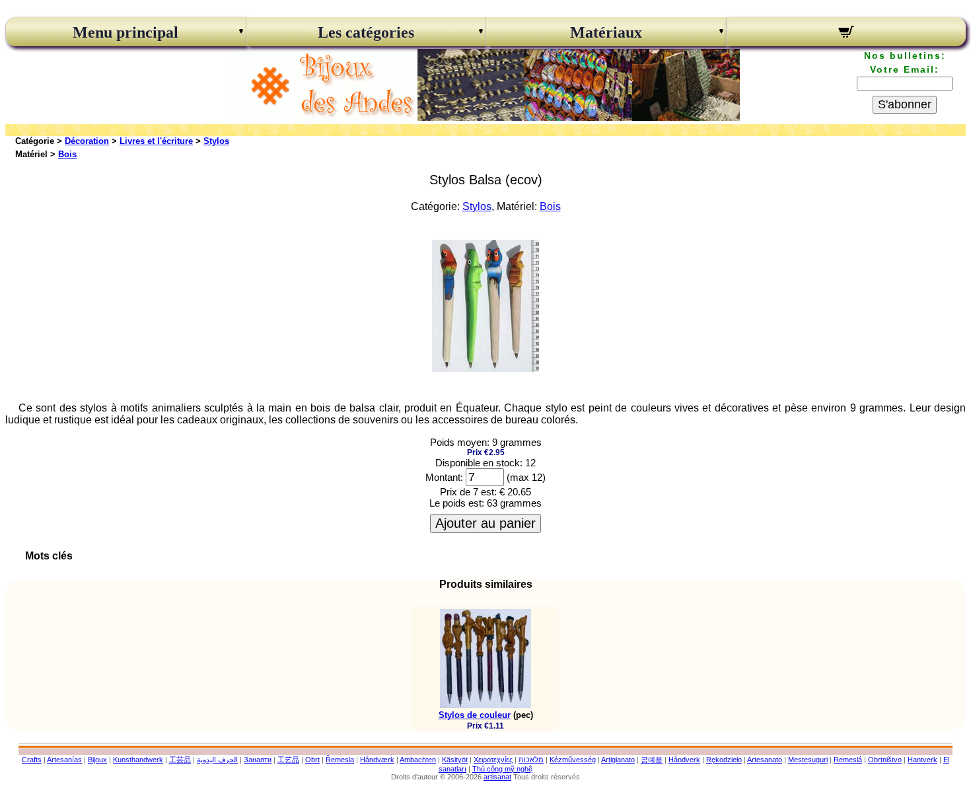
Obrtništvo (885, 760)
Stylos (216, 141)
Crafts (32, 760)
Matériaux (606, 32)
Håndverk (684, 760)
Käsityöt (455, 760)
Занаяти (257, 760)
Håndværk (377, 760)
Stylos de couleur (475, 715)
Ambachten (418, 760)
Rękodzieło (724, 760)
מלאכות (531, 760)
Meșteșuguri (808, 760)
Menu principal (125, 32)
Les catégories (366, 32)
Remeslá (848, 760)
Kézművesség (573, 760)
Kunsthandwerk (138, 760)
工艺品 (288, 760)
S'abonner (904, 104)
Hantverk (922, 760)
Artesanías (64, 760)
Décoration (87, 141)
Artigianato (618, 760)
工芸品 (180, 760)
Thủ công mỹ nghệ (502, 769)
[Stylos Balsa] (485, 368)
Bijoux (97, 760)
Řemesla (340, 760)
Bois (67, 154)
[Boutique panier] (846, 34)
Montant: (444, 477)
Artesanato (764, 760)
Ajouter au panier (485, 523)
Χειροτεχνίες (493, 760)
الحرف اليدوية (217, 760)
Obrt (312, 760)
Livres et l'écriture (156, 141)
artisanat (497, 777)
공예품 (652, 760)
